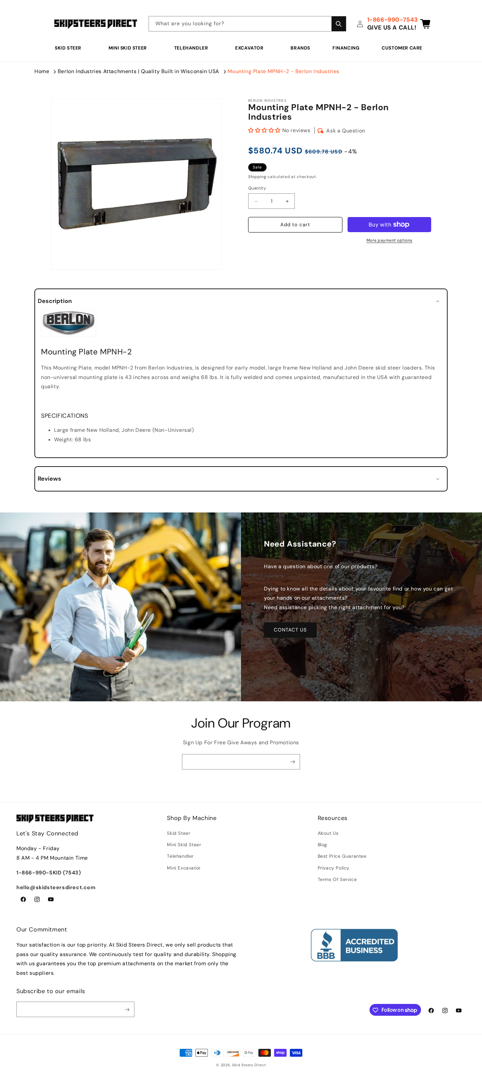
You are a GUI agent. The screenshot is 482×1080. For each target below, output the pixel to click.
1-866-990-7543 (392, 20)
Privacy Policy (334, 868)
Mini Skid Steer (128, 48)
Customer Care (402, 48)
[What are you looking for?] (338, 23)
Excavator (249, 48)
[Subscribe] (292, 762)
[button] (70, 48)
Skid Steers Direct (249, 1065)
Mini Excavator (183, 868)
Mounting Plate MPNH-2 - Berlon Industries (283, 71)
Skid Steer (68, 48)
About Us (328, 833)
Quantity (257, 188)
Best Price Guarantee (342, 856)
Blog (322, 845)
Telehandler (191, 48)
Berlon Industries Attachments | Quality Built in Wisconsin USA (138, 71)
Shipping (257, 176)
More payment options (389, 240)
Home (41, 71)
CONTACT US (290, 630)
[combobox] (247, 23)
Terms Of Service (337, 879)
